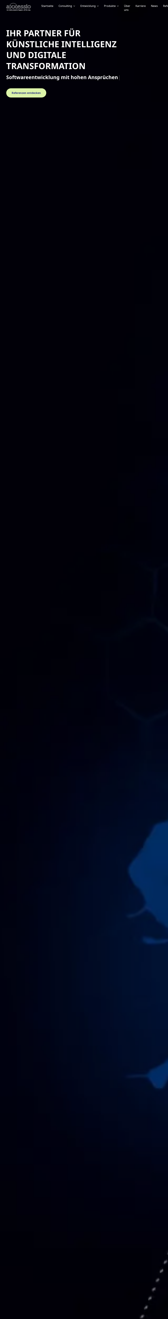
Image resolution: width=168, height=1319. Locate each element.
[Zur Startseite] (22, 7)
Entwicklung (88, 6)
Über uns (127, 8)
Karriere (141, 6)
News (154, 6)
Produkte (110, 6)
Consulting (65, 6)
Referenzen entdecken (26, 93)
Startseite (47, 6)
